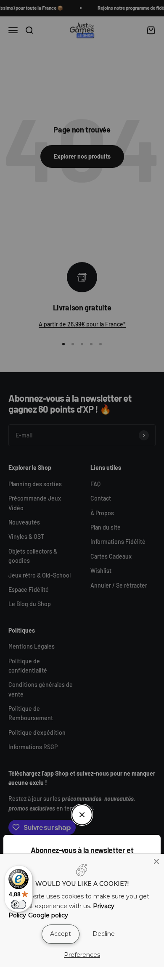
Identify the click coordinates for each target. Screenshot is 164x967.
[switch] (18, 904)
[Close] (156, 861)
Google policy (48, 915)
